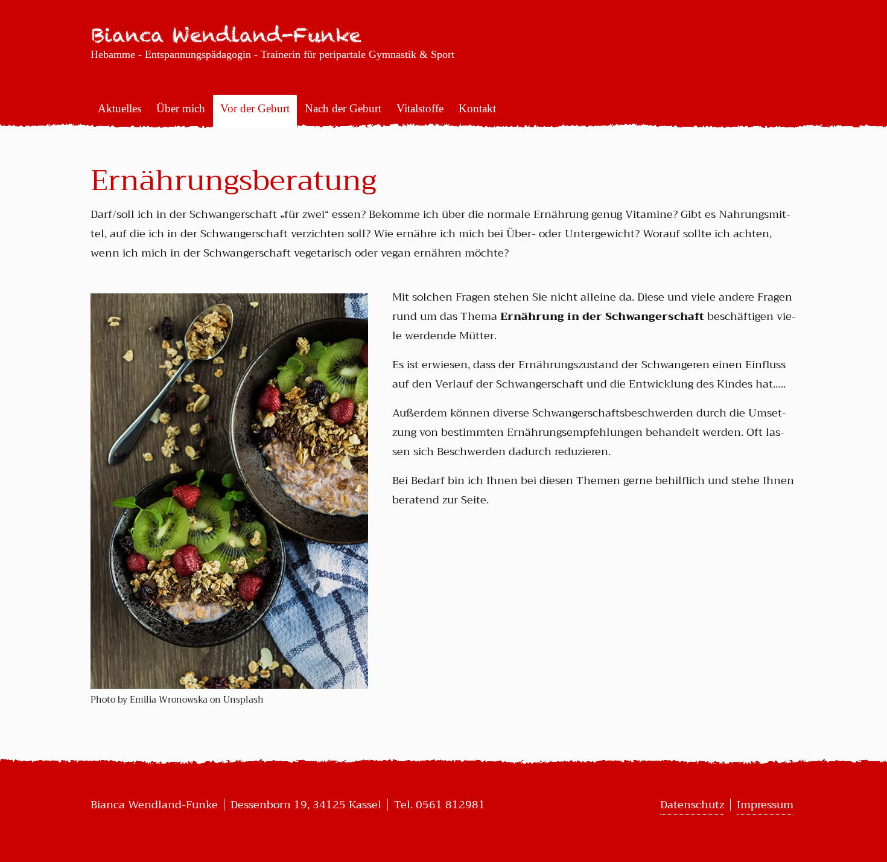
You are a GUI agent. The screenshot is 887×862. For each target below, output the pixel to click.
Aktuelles (119, 108)
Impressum (765, 804)
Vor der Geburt (255, 108)
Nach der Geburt (343, 108)
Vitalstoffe (420, 108)
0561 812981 (450, 804)
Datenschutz (692, 804)
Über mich (180, 108)
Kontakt (477, 108)
